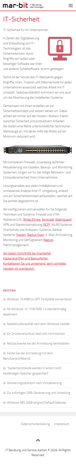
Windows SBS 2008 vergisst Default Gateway (36, 402)
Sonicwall (48, 219)
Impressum (61, 424)
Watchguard (63, 219)
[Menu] (70, 5)
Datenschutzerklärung (35, 424)
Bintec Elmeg (32, 219)
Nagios (48, 240)
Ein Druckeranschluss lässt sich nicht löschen (36, 334)
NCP (46, 225)
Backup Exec (35, 235)
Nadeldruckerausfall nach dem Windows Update (38, 324)
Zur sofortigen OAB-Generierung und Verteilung (38, 393)
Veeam (21, 235)
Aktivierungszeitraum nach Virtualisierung (34, 383)
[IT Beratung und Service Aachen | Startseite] (30, 5)
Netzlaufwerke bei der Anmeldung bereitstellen (38, 343)
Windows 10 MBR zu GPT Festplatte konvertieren (39, 299)
